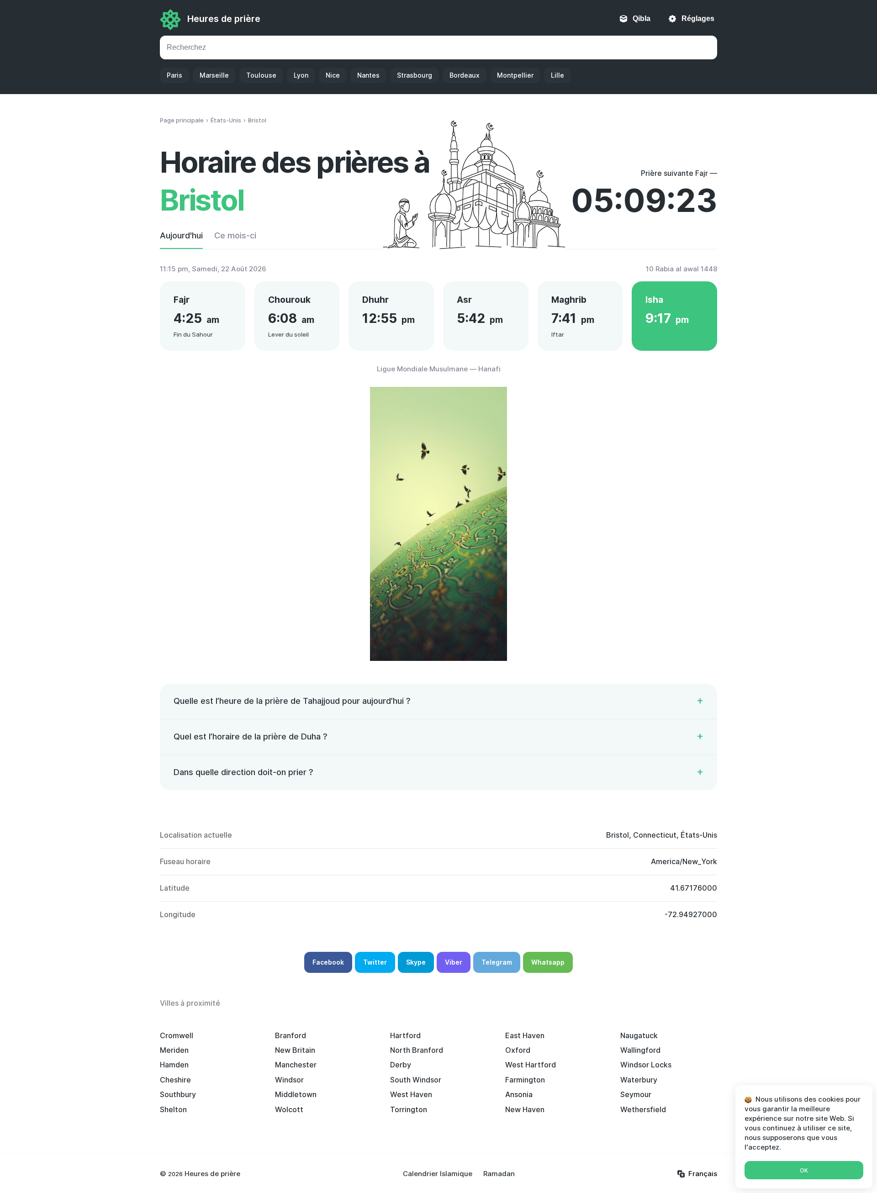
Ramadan (499, 1173)
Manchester (296, 1064)
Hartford (405, 1035)
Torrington (408, 1109)
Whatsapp (548, 962)
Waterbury (638, 1079)
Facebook (328, 962)
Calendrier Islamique (437, 1173)
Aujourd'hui (181, 235)
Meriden (174, 1050)
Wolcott (289, 1109)
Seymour (635, 1094)
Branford (290, 1035)
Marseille (214, 75)
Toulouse (261, 75)
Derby (400, 1064)
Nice (333, 75)
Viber (453, 962)
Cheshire (175, 1079)
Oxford (517, 1050)
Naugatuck (639, 1035)
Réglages (698, 18)
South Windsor (415, 1079)
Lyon (301, 75)
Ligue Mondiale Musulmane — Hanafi (439, 368)
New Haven (524, 1109)
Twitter (375, 962)
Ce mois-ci (235, 235)
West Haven (411, 1094)
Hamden (174, 1064)
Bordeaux (464, 75)
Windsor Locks (645, 1064)
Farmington (525, 1079)
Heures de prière (223, 18)
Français (702, 1173)
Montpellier (515, 75)
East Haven (524, 1035)
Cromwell (176, 1035)
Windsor (289, 1079)
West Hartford (530, 1064)
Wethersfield (643, 1109)
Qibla (641, 18)
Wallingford (640, 1050)
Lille (557, 75)
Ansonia (519, 1094)
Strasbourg (414, 75)
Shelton (173, 1109)
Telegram (496, 962)
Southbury (178, 1094)
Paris (174, 75)
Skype (416, 962)
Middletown (296, 1094)
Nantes (368, 75)
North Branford (416, 1050)
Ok (804, 1170)
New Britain (295, 1050)
